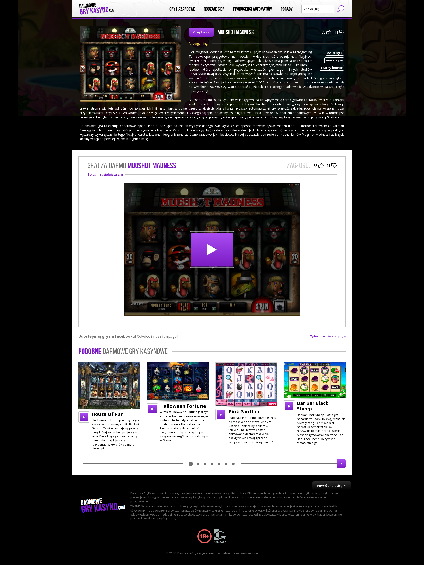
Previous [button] (82, 463)
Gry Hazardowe (182, 9)
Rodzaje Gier (214, 9)
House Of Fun (108, 414)
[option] (109, 406)
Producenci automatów (252, 9)
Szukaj (340, 8)
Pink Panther (244, 412)
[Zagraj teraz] (212, 249)
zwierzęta (335, 53)
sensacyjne (334, 60)
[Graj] (83, 417)
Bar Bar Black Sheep (312, 406)
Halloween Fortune (183, 406)
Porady (287, 9)
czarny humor (332, 68)
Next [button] (341, 463)
